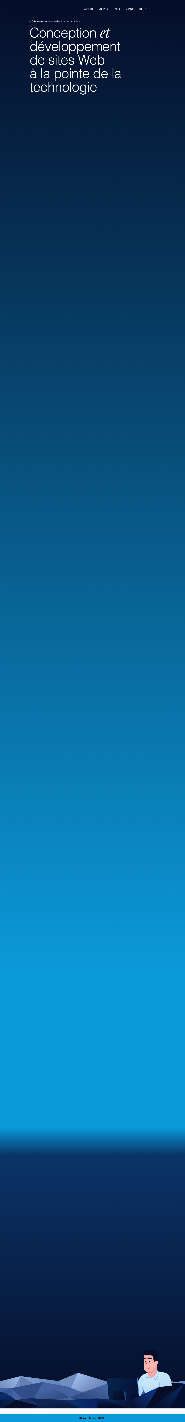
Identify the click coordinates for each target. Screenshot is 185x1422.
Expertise (103, 9)
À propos (88, 9)
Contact (129, 9)
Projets (116, 9)
